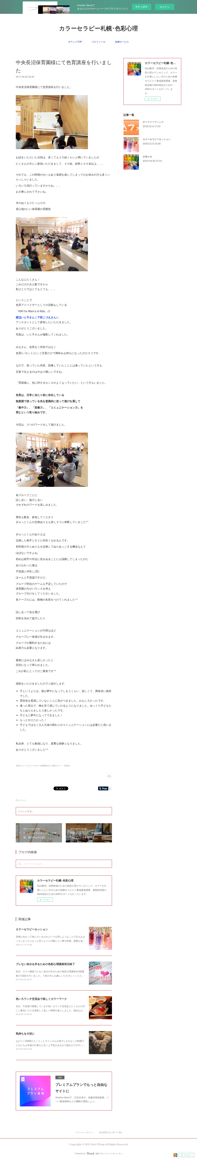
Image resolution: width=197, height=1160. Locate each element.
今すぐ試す (141, 6)
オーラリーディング (153, 121)
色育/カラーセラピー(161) (27, 765)
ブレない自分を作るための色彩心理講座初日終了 (45, 964)
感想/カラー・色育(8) (61, 765)
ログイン (165, 7)
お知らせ (147, 156)
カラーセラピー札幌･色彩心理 (98, 28)
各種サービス (122, 41)
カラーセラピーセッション (32, 929)
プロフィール (98, 41)
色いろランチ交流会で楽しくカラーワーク (41, 999)
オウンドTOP (75, 41)
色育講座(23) (45, 765)
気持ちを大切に (25, 1033)
